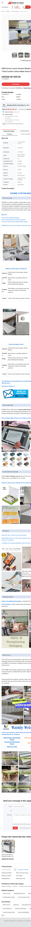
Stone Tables (19, 875)
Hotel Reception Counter (9, 897)
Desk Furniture (6, 904)
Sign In (4, 123)
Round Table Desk (7, 908)
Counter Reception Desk (9, 912)
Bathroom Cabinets (6, 875)
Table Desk (16, 904)
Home (3, 11)
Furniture (8, 11)
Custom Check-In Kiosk (24, 897)
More (3, 915)
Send (15, 828)
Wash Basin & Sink (20, 878)
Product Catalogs (24, 869)
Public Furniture (15, 11)
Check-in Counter (24, 11)
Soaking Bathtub (6, 878)
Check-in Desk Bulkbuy (23, 912)
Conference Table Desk (20, 908)
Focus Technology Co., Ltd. (20, 920)
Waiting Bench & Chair (19, 893)
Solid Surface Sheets (7, 873)
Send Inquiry (15, 84)
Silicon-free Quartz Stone (22, 873)
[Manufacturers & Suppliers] (16, 2)
